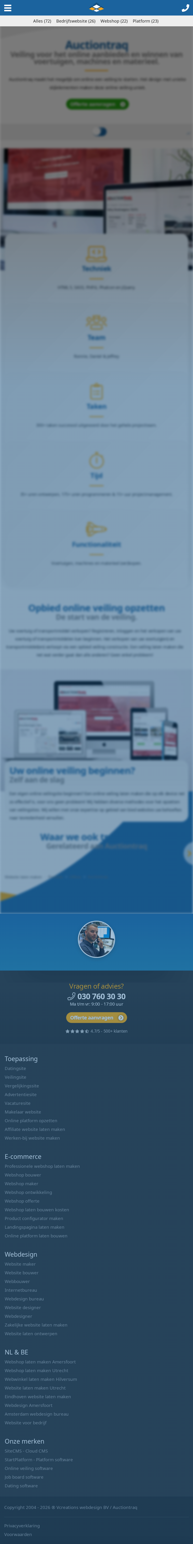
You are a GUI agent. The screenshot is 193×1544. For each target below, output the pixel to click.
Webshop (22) (114, 21)
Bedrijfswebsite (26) (75, 21)
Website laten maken (96, 7)
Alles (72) (42, 21)
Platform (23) (145, 21)
